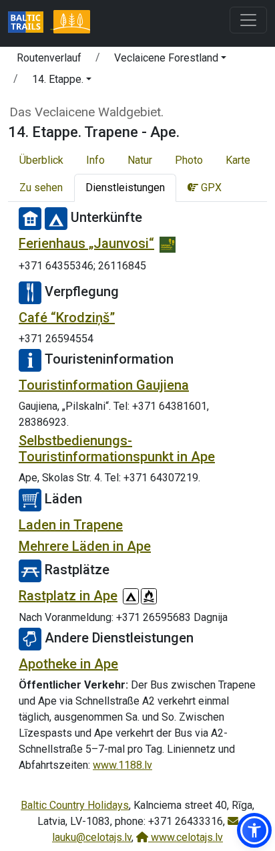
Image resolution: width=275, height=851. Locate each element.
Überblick (41, 160)
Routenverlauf (49, 57)
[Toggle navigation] (248, 20)
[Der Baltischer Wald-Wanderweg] (71, 23)
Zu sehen (41, 187)
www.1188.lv (122, 765)
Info (95, 160)
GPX (210, 187)
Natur (139, 160)
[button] (170, 60)
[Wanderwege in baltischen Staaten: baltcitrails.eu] (30, 23)
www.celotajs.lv (185, 837)
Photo (189, 160)
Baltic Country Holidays (75, 805)
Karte (238, 160)
